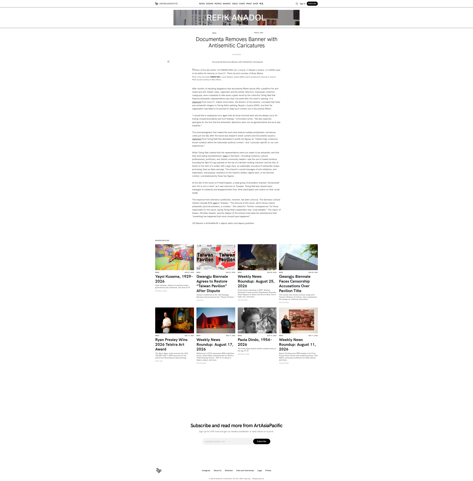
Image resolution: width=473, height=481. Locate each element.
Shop (255, 3)
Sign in (302, 3)
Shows (209, 3)
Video (242, 3)
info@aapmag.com (258, 479)
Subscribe (312, 3)
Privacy (268, 470)
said (215, 203)
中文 (261, 3)
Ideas (235, 3)
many (225, 156)
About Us (217, 470)
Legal (259, 470)
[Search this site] (297, 4)
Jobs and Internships (245, 470)
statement (196, 102)
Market (227, 3)
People (218, 3)
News (202, 3)
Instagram (206, 470)
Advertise (229, 470)
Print (249, 3)
